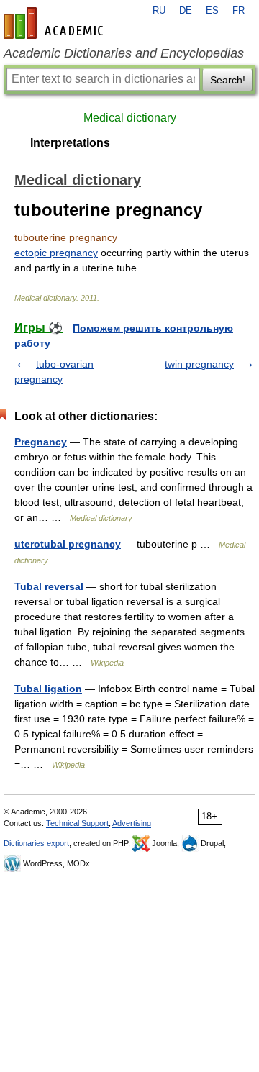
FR (238, 11)
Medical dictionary (129, 118)
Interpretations (70, 143)
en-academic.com (55, 23)
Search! (227, 80)
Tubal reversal (48, 586)
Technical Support (77, 823)
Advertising (131, 823)
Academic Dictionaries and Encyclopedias (124, 53)
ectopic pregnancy (56, 252)
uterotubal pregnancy (67, 544)
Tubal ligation (48, 688)
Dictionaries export (36, 843)
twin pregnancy (199, 364)
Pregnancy (40, 442)
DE (185, 11)
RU (159, 11)
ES (212, 11)
